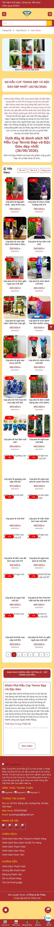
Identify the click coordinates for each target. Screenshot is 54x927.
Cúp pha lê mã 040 (15, 518)
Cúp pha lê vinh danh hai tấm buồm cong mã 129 (39, 322)
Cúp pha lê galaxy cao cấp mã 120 (15, 480)
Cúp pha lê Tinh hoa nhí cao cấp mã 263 (14, 401)
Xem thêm (27, 746)
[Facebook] (10, 826)
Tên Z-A (33, 170)
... (36, 654)
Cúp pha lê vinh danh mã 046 (39, 282)
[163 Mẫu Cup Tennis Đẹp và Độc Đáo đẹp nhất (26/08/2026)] (27, 54)
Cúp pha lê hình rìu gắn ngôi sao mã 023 (39, 638)
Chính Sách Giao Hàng (13, 850)
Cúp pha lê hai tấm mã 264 (39, 243)
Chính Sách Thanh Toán (14, 846)
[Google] (23, 826)
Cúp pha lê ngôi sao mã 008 (39, 440)
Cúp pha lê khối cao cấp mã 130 (15, 638)
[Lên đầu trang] (48, 902)
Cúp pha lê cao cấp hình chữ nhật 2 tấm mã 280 (15, 243)
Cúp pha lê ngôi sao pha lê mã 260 (39, 559)
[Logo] (27, 14)
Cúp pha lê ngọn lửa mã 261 (15, 599)
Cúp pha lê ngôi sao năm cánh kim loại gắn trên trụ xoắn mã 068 (15, 322)
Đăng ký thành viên (12, 874)
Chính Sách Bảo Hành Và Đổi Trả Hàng (21, 842)
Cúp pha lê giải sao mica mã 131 (15, 361)
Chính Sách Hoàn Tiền (13, 854)
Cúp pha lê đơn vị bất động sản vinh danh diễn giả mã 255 (39, 401)
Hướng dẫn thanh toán (13, 870)
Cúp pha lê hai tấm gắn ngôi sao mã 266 (14, 282)
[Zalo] (4, 826)
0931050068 (20, 810)
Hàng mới (46, 170)
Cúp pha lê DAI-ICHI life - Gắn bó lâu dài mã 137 (39, 599)
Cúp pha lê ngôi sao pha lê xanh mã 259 (39, 480)
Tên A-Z (22, 170)
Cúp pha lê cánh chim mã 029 (39, 361)
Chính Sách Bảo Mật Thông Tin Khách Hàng (24, 838)
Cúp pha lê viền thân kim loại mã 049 (39, 520)
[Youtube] (17, 826)
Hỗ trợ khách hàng (11, 878)
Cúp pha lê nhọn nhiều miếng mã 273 (39, 203)
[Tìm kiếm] (49, 23)
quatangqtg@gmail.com (21, 814)
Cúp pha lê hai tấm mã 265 (15, 440)
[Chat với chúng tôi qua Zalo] (48, 918)
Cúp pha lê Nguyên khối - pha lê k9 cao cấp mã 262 (15, 203)
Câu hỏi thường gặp (12, 882)
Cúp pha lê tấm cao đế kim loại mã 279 (15, 559)
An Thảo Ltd (34, 898)
